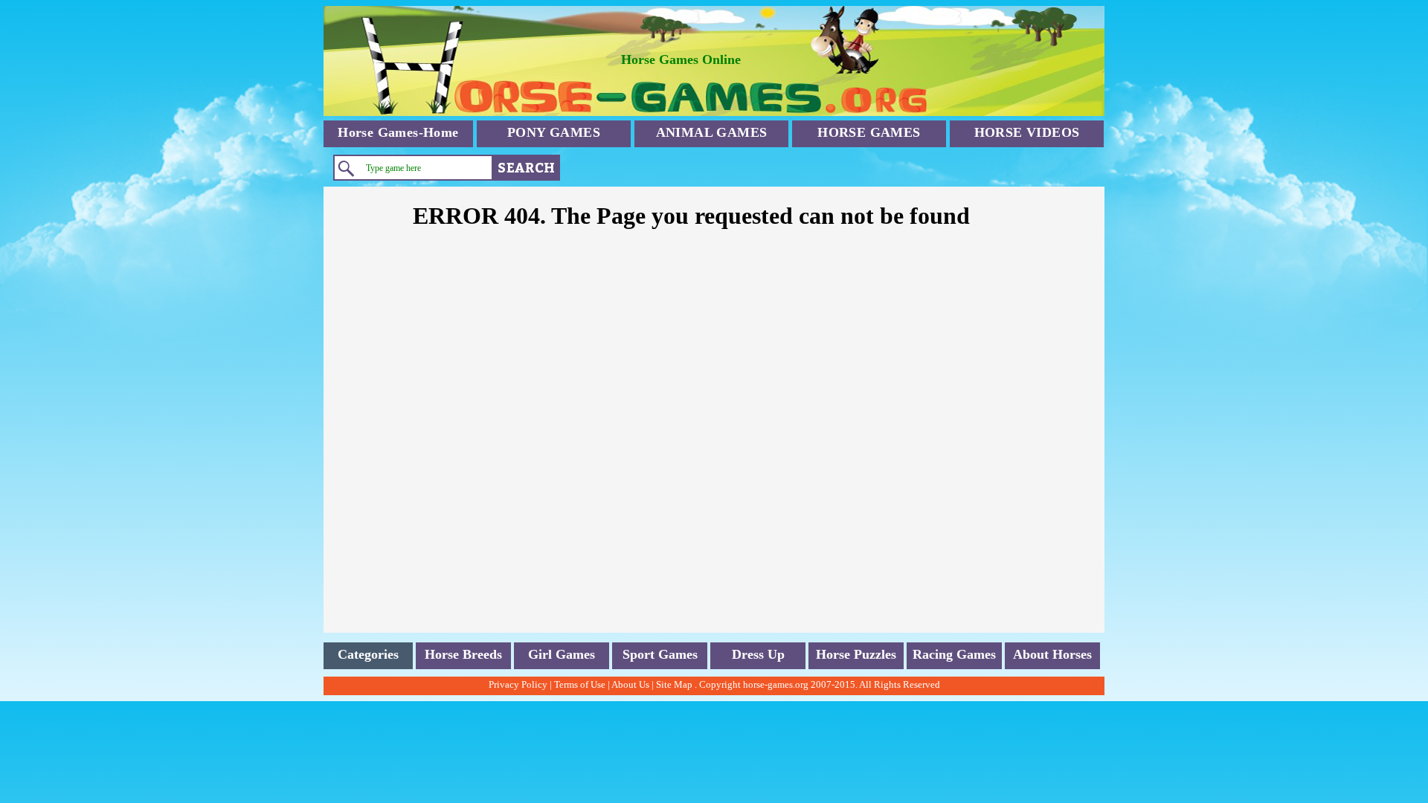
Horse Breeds (463, 654)
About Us (630, 684)
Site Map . (676, 684)
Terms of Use (579, 684)
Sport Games (660, 654)
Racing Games (954, 654)
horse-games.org (775, 684)
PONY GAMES (553, 132)
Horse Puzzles (856, 654)
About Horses (1052, 654)
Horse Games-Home (398, 132)
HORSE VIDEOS (1027, 132)
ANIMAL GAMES (712, 132)
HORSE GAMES (868, 132)
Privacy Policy (518, 684)
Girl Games (561, 654)
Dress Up (758, 654)
